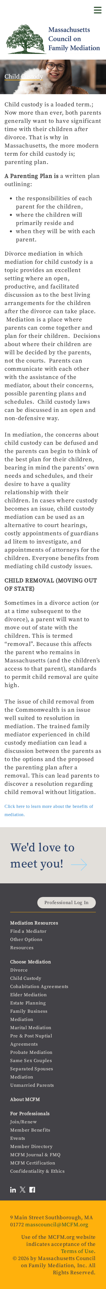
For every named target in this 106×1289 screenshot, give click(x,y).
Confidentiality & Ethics (37, 1171)
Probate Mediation (31, 1052)
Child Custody (25, 978)
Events (17, 1138)
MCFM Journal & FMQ (35, 1154)
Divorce (19, 970)
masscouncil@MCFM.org (56, 1224)
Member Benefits (30, 1130)
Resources (22, 947)
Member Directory (31, 1146)
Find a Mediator (28, 931)
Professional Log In (66, 903)
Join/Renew (23, 1122)
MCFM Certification (32, 1163)
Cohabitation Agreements (39, 986)
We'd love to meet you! (42, 855)
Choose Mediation (30, 962)
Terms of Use (77, 1251)
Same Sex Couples (31, 1060)
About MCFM (25, 1099)
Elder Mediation (28, 994)
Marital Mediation (30, 1027)
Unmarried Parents (32, 1085)
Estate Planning (28, 1003)
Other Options (26, 939)
